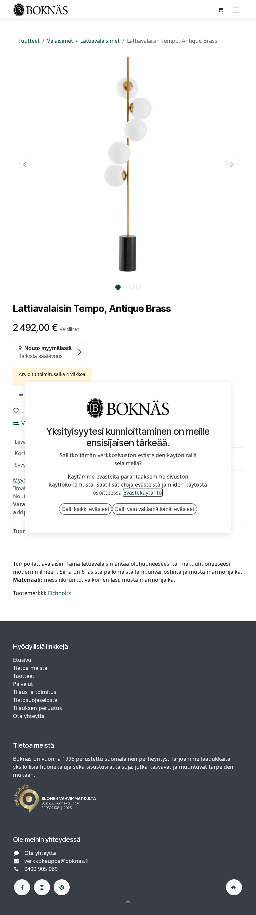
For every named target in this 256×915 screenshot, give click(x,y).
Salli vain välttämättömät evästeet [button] (154, 509)
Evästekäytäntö (142, 492)
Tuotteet (29, 40)
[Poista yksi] (21, 395)
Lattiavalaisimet (100, 40)
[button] (24, 164)
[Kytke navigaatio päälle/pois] (236, 10)
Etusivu (22, 660)
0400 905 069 (41, 869)
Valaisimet (60, 40)
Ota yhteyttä (29, 716)
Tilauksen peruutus (37, 708)
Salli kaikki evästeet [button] (85, 509)
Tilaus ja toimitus (34, 692)
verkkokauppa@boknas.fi (56, 861)
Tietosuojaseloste (36, 700)
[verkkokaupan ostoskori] (220, 9)
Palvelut (23, 684)
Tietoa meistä (30, 668)
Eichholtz (59, 593)
